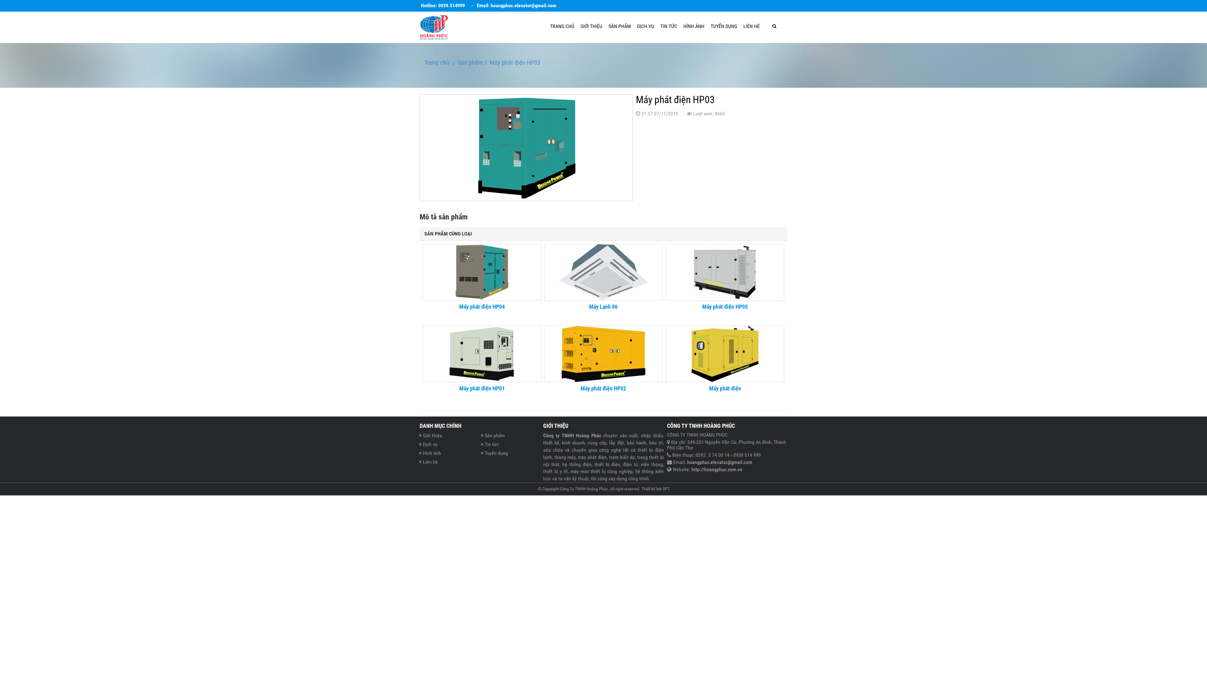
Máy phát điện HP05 (725, 307)
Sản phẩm (620, 26)
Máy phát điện (725, 388)
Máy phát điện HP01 (482, 388)
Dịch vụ (645, 26)
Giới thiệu (591, 26)
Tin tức (668, 26)
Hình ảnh (693, 26)
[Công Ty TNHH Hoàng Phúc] (434, 27)
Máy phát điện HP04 (482, 307)
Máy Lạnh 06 (603, 307)
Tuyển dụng (724, 26)
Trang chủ (562, 26)
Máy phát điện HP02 (603, 388)
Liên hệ (751, 26)
